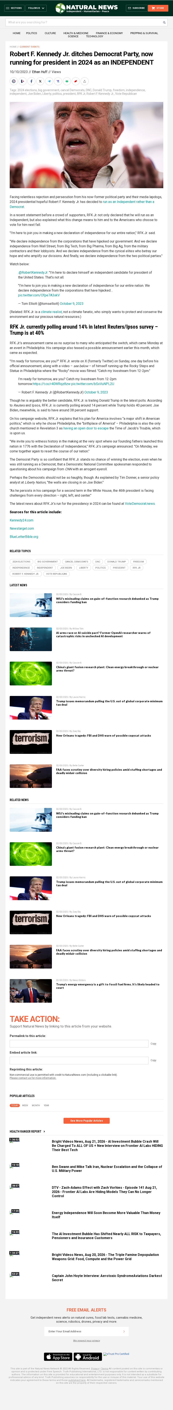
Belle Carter (78, 765)
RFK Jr (81, 93)
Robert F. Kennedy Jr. (100, 93)
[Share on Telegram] (49, 81)
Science (73, 36)
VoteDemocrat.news (140, 504)
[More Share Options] (85, 81)
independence (135, 90)
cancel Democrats (73, 90)
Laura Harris (79, 697)
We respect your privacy (86, 1340)
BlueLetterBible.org (24, 537)
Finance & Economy (109, 33)
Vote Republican (126, 93)
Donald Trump (102, 90)
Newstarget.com (22, 528)
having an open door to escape (86, 428)
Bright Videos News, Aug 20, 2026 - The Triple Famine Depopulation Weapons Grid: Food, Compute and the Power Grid (105, 1257)
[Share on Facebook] (31, 81)
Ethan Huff (39, 72)
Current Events (29, 46)
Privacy (95, 1368)
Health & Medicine (76, 33)
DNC (89, 90)
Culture (50, 33)
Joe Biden (34, 93)
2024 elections (27, 90)
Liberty (46, 93)
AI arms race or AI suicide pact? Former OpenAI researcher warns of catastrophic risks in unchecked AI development (103, 634)
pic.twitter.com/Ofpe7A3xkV (39, 295)
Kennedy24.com (21, 520)
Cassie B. (77, 594)
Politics (31, 33)
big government (48, 90)
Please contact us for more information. (33, 1078)
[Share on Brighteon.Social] (14, 81)
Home (16, 33)
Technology (94, 36)
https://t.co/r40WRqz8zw (51, 384)
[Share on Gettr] (76, 81)
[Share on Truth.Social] (58, 81)
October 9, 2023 (72, 304)
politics (57, 93)
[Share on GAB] (67, 81)
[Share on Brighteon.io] (23, 81)
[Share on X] (40, 81)
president (69, 93)
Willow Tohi (78, 629)
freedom (119, 90)
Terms (104, 1368)
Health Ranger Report (25, 1131)
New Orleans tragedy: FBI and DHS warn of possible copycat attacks (103, 735)
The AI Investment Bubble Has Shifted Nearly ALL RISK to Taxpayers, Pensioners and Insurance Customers (106, 1236)
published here (77, 1380)
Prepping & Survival (144, 33)
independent (18, 93)
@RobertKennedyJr (33, 273)
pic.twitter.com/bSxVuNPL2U (92, 384)
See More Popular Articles (86, 1120)
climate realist (51, 312)
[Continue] (124, 1331)
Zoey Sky (77, 731)
